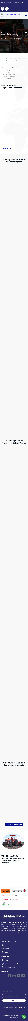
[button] (2, 802)
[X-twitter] (5, 975)
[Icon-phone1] (7, 9)
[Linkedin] (23, 975)
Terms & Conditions (8, 1007)
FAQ (24, 1007)
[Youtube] (18, 975)
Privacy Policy (18, 1007)
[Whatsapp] (2, 9)
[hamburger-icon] (26, 15)
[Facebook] (9, 975)
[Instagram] (14, 975)
